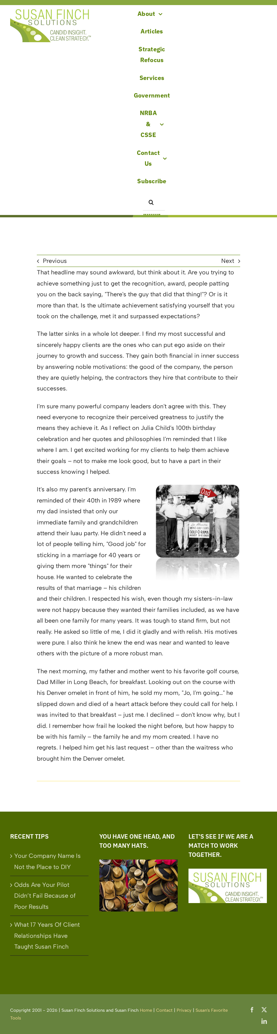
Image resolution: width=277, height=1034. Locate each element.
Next (227, 261)
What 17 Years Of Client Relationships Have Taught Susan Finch (47, 935)
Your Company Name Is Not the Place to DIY (47, 861)
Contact (164, 1010)
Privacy (184, 1010)
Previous (55, 261)
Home (146, 1010)
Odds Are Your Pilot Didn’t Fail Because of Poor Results (45, 895)
